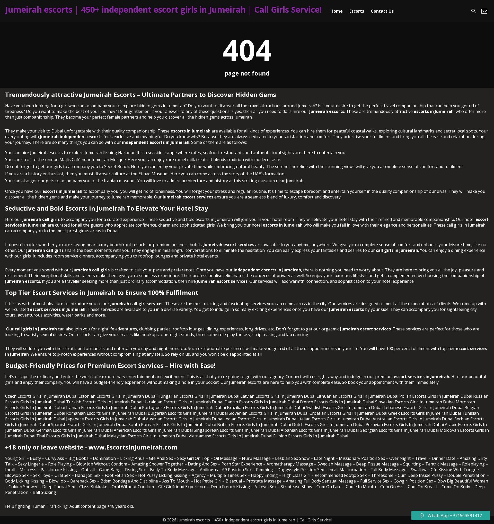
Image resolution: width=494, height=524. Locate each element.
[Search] (473, 11)
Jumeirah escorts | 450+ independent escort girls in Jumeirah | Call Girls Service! (163, 9)
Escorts (356, 11)
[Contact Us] (484, 11)
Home (336, 11)
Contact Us (382, 11)
